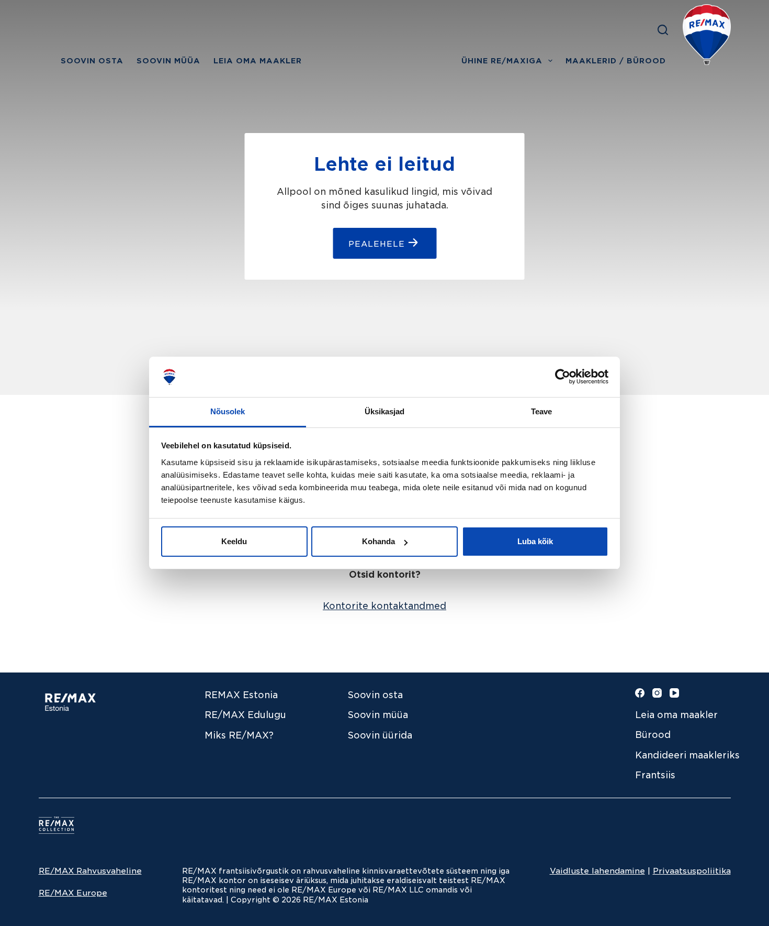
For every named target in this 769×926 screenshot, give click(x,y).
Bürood (653, 735)
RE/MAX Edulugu (245, 715)
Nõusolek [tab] (227, 411)
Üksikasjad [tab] (385, 411)
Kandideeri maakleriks (686, 755)
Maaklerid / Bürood (616, 61)
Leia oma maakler (257, 61)
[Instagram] (657, 693)
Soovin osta (92, 61)
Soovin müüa (378, 715)
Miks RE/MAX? (239, 735)
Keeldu (234, 541)
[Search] (663, 30)
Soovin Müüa (168, 61)
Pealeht (46, 60)
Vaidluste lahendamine (597, 871)
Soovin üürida (380, 735)
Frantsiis (655, 775)
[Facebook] (639, 693)
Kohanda (378, 541)
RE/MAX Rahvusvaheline (90, 871)
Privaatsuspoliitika (692, 871)
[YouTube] (674, 693)
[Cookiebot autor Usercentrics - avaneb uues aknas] (562, 376)
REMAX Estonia (241, 695)
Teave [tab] (541, 411)
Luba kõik (535, 541)
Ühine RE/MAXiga (501, 61)
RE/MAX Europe (73, 893)
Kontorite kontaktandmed (384, 606)
